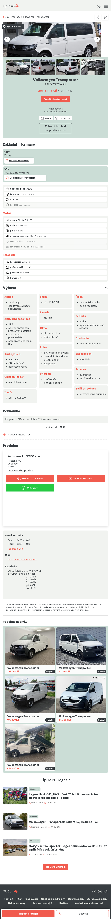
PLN (69, 91)
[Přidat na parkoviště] (105, 17)
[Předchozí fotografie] (7, 39)
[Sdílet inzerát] (98, 17)
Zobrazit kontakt (55, 128)
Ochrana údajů (76, 899)
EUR (62, 91)
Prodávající (31, 899)
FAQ (19, 899)
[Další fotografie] (97, 39)
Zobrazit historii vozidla (22, 178)
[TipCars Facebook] (94, 892)
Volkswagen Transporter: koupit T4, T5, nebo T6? (63, 822)
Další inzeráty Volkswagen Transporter (27, 17)
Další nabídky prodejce (21, 471)
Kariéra (63, 903)
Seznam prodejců (42, 903)
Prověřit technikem (19, 160)
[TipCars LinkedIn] (100, 892)
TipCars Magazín (56, 866)
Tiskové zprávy (17, 903)
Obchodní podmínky (53, 899)
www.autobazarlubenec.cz (22, 560)
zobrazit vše (16, 549)
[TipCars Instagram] (105, 892)
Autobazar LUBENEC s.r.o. (24, 456)
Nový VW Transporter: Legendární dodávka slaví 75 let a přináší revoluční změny (68, 847)
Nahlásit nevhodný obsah (89, 903)
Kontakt (8, 899)
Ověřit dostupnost (55, 99)
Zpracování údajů (97, 899)
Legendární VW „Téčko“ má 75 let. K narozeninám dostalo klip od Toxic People (63, 796)
